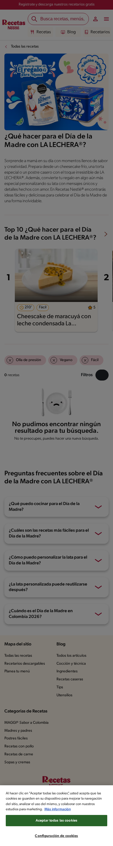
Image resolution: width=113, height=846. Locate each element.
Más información (57, 809)
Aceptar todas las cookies (56, 820)
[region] (56, 815)
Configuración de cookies (56, 836)
